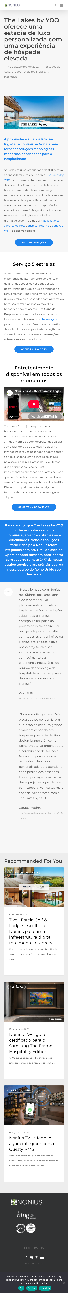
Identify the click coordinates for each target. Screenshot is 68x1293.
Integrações (20, 1090)
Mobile (40, 71)
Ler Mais (45, 1288)
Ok (21, 1288)
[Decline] (64, 1282)
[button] (61, 5)
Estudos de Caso (23, 872)
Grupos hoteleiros (23, 71)
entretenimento (38, 225)
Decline (32, 1288)
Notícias (16, 986)
